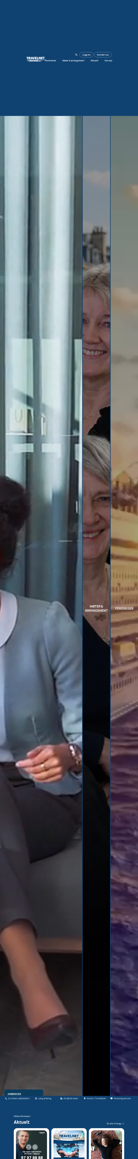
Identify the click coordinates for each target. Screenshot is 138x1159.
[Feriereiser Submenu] (58, 60)
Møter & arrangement (73, 60)
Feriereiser (50, 60)
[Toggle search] (76, 55)
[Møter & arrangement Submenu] (86, 60)
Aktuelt (94, 60)
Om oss (108, 60)
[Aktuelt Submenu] (100, 60)
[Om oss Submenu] (114, 60)
